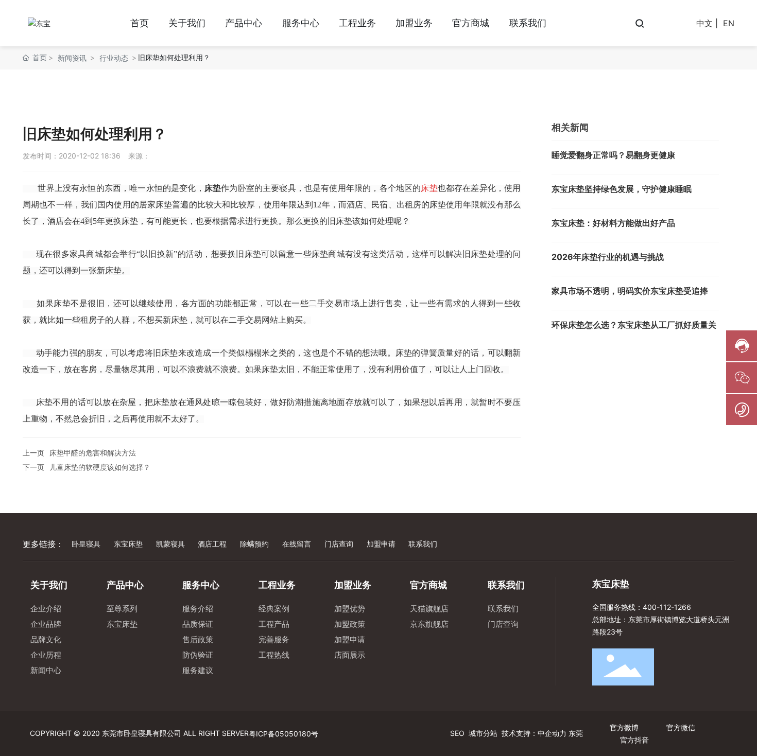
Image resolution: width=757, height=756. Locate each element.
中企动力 (552, 733)
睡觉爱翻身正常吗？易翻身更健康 (613, 155)
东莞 (576, 733)
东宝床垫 (128, 543)
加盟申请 (381, 543)
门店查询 (338, 543)
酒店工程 (212, 543)
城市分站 (483, 733)
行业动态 (113, 58)
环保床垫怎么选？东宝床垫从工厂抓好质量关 (634, 325)
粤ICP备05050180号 (283, 733)
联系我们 (422, 543)
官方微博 (624, 727)
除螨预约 (254, 543)
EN (728, 23)
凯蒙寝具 (170, 543)
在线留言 (296, 543)
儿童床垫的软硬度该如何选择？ (99, 467)
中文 (704, 23)
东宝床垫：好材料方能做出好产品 (613, 223)
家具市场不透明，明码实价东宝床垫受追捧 (630, 291)
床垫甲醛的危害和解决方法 (92, 452)
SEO (456, 733)
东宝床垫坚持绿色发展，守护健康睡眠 (622, 189)
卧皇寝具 (86, 543)
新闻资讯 (72, 58)
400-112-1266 (667, 607)
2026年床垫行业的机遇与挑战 (608, 257)
